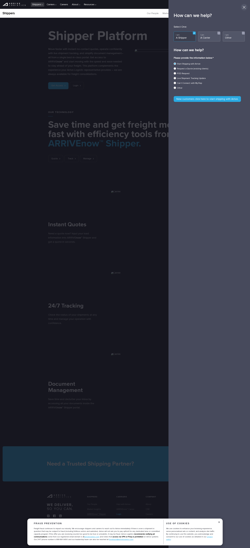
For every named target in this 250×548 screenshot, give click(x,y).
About (75, 4)
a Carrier (205, 36)
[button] (219, 524)
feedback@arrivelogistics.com (121, 539)
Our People (153, 13)
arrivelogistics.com (91, 537)
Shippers (9, 13)
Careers (64, 4)
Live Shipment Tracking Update (191, 78)
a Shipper (181, 36)
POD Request (183, 73)
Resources (89, 4)
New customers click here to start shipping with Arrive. (207, 99)
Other (228, 36)
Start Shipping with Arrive (188, 64)
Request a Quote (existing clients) (192, 68)
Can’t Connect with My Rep (189, 83)
